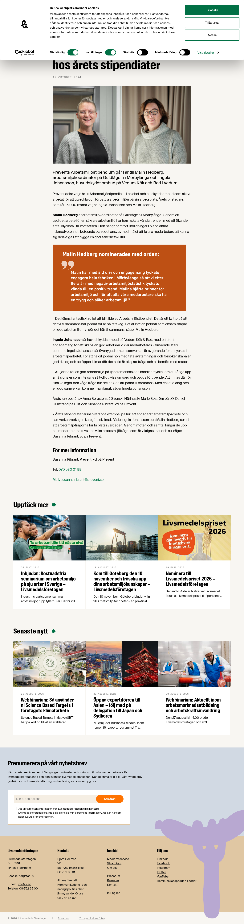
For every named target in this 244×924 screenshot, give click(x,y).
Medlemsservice (118, 859)
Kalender (113, 880)
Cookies (63, 918)
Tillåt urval (212, 22)
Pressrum (113, 876)
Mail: (56, 479)
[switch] (110, 52)
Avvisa (212, 35)
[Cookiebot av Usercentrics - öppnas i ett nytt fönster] (24, 52)
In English (113, 893)
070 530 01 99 (69, 469)
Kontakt (112, 885)
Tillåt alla (212, 10)
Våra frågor (114, 863)
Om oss (112, 868)
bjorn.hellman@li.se (70, 868)
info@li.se (24, 884)
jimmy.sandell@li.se (70, 893)
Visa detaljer (205, 52)
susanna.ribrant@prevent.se (82, 479)
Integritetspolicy (92, 918)
